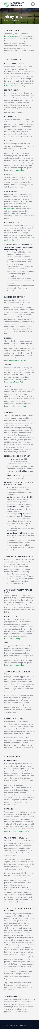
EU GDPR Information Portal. (19, 831)
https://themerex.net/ (12, 36)
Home (6, 20)
